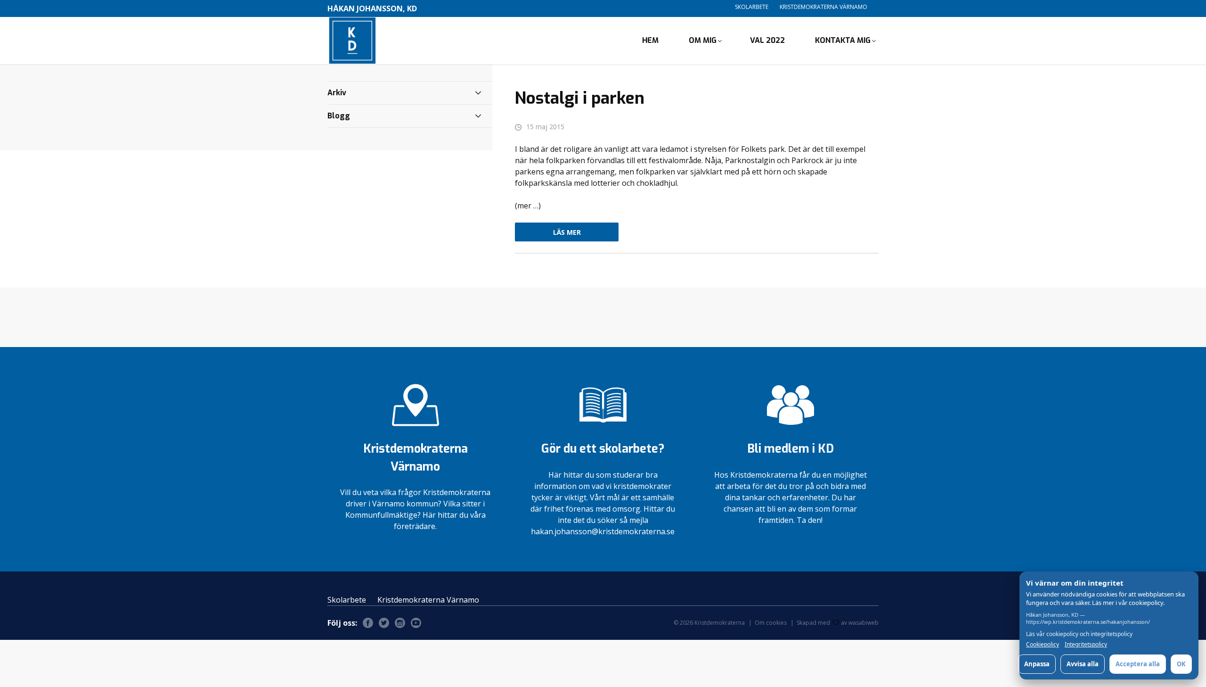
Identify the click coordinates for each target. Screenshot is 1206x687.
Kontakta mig (843, 40)
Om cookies (771, 623)
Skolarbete (751, 7)
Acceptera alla (1138, 664)
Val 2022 (767, 40)
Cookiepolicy (1042, 644)
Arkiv (336, 93)
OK (1181, 664)
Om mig (703, 40)
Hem (650, 40)
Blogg (338, 116)
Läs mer (567, 232)
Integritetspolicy (1086, 644)
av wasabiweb (860, 623)
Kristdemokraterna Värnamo (823, 7)
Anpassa (1037, 664)
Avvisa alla (1083, 664)
